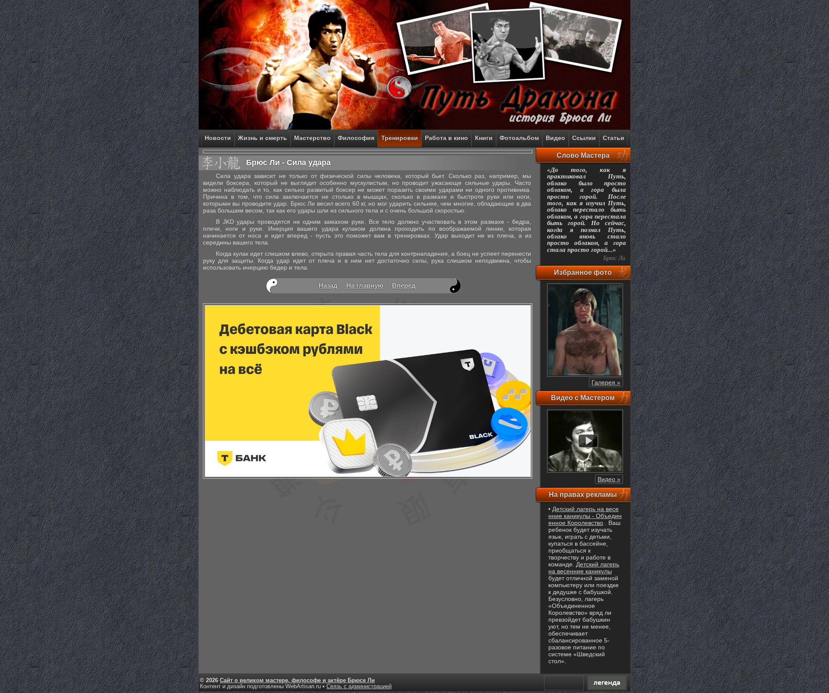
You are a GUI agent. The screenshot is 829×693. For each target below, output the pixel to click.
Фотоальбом (519, 137)
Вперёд (404, 285)
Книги (484, 137)
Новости (218, 137)
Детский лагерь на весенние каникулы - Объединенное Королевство (585, 515)
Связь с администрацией (359, 686)
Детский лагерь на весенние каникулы (583, 568)
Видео (555, 137)
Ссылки (584, 137)
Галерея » (606, 382)
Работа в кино (446, 137)
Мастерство (312, 137)
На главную (364, 285)
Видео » (609, 479)
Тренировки (399, 137)
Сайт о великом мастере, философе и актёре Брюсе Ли (297, 680)
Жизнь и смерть (262, 137)
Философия (356, 137)
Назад (328, 285)
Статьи (613, 137)
